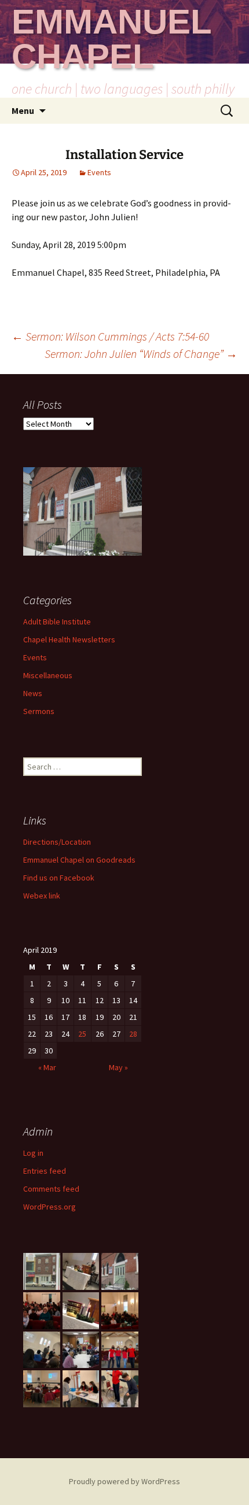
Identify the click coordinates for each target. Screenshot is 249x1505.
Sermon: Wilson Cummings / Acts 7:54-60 (110, 336)
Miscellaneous (47, 675)
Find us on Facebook (58, 877)
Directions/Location (57, 842)
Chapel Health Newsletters (69, 639)
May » (118, 1067)
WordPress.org (49, 1206)
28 (133, 1034)
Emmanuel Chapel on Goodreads (79, 860)
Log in (33, 1153)
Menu (23, 110)
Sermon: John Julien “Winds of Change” (141, 353)
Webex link (41, 895)
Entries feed (44, 1171)
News (32, 693)
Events (99, 172)
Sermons (38, 711)
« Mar (47, 1067)
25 (82, 1034)
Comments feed (51, 1189)
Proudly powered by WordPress (124, 1481)
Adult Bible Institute (57, 621)
